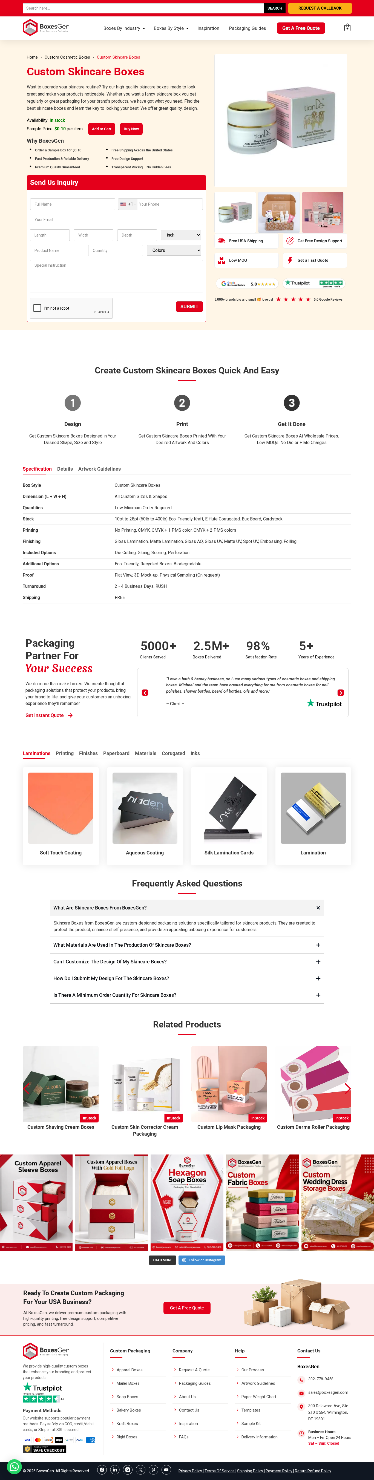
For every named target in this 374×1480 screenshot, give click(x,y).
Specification (37, 469)
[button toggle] (14, 1467)
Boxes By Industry (121, 28)
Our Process (252, 1369)
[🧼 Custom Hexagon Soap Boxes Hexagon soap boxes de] (187, 1202)
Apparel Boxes (130, 1369)
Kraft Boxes (127, 1423)
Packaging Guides (247, 28)
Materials (145, 753)
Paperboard (116, 753)
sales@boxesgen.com (328, 1392)
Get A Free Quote (301, 28)
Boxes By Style (169, 28)
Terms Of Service (220, 1471)
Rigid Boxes (127, 1437)
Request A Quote (194, 1369)
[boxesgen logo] (46, 1358)
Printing (65, 753)
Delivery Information (259, 1437)
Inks (195, 753)
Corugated (173, 753)
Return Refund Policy (313, 1471)
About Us (187, 1396)
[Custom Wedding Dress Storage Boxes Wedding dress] (337, 1202)
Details (65, 469)
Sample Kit (251, 1423)
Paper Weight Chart (258, 1396)
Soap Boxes (127, 1396)
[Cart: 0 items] (347, 27)
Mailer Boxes (128, 1383)
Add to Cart (101, 129)
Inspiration (208, 28)
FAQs (184, 1437)
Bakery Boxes (129, 1410)
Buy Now (131, 129)
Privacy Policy (191, 1471)
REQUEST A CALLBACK (320, 8)
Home (32, 57)
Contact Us (189, 1410)
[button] (348, 1089)
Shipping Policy (250, 1471)
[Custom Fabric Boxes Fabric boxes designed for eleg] (262, 1202)
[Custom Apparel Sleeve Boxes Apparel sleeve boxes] (36, 1202)
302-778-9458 (320, 1379)
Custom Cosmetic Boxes (67, 57)
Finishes (88, 753)
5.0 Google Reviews (328, 299)
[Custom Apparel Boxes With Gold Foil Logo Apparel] (111, 1202)
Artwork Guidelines (99, 469)
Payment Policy (279, 1471)
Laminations (36, 753)
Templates (250, 1410)
